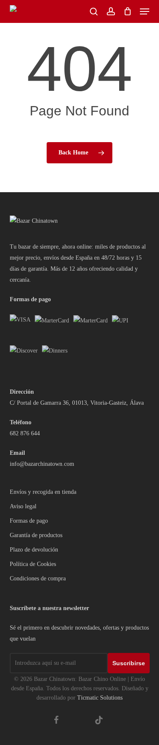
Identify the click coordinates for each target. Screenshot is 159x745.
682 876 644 (25, 433)
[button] (144, 11)
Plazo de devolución (34, 549)
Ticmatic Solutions (100, 698)
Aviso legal (23, 506)
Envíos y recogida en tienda (43, 492)
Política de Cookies (33, 564)
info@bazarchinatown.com (42, 464)
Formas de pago (29, 521)
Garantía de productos (36, 535)
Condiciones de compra (38, 578)
